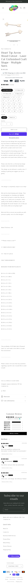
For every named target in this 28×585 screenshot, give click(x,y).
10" (3, 104)
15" (9, 107)
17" (20, 107)
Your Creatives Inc (13, 577)
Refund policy (12, 579)
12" (14, 104)
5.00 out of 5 (18, 417)
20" (15, 111)
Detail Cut (12, 117)
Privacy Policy (6, 539)
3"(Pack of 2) (6, 97)
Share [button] (4, 390)
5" (19, 97)
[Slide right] (17, 45)
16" (14, 107)
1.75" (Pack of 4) (7, 93)
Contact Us (6, 532)
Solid (4, 117)
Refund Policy (6, 542)
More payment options (14, 137)
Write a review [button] (14, 433)
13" (20, 104)
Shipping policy (19, 581)
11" (9, 104)
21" (20, 111)
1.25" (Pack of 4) (7, 90)
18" (3, 111)
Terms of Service (7, 546)
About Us (5, 528)
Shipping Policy (7, 549)
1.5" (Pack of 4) (19, 90)
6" (3, 100)
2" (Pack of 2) (18, 93)
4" (14, 97)
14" (3, 107)
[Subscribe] (23, 510)
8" (13, 100)
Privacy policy (20, 579)
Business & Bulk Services (9, 535)
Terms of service (10, 581)
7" (8, 100)
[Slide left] (10, 45)
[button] (3, 8)
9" (18, 100)
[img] (4, 443)
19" (9, 111)
